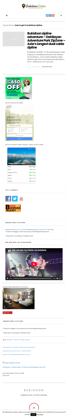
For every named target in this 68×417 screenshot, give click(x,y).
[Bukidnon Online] (34, 6)
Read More (40, 414)
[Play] (8, 278)
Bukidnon (34, 390)
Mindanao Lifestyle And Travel (17, 339)
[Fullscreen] (60, 278)
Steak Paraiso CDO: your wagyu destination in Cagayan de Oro (19, 347)
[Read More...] (29, 67)
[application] (34, 264)
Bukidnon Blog (16, 367)
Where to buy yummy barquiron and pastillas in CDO (16, 354)
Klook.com (6, 375)
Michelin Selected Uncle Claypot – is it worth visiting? (17, 350)
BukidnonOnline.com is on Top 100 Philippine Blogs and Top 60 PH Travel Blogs (29, 229)
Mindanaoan (6, 367)
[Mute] (57, 278)
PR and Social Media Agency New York (33, 367)
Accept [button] (33, 414)
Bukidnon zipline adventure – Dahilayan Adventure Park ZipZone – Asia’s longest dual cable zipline (46, 40)
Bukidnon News (47, 66)
